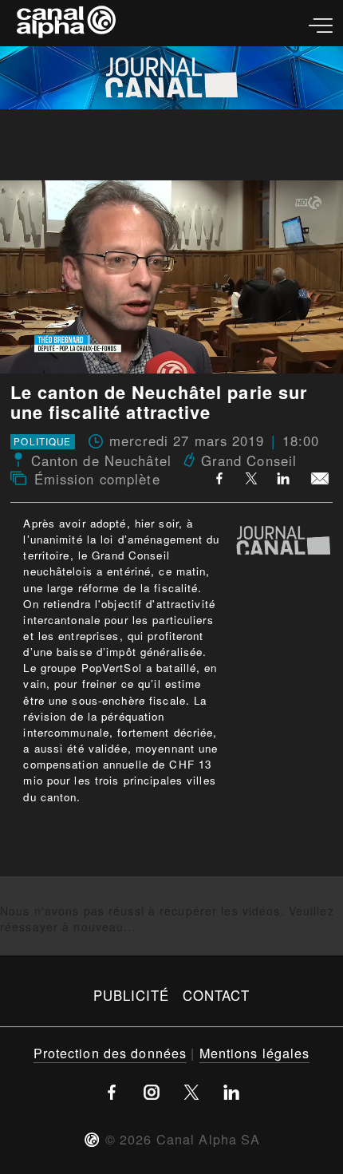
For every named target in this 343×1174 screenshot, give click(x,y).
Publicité (131, 995)
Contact (216, 995)
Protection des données (110, 1052)
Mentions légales (254, 1052)
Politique (42, 442)
